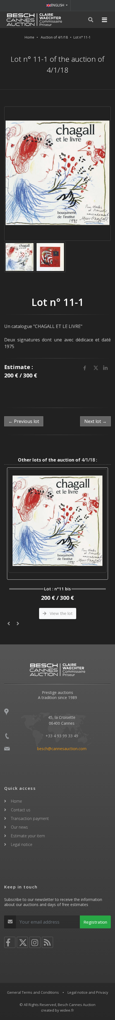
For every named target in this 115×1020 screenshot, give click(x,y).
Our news (19, 827)
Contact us (20, 809)
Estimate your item (28, 835)
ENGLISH (58, 5)
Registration (95, 922)
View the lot (61, 613)
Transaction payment (30, 818)
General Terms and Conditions (33, 992)
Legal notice (21, 844)
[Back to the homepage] (34, 19)
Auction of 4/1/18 (54, 37)
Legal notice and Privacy (88, 992)
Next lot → (95, 421)
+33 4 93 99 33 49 (61, 735)
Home (29, 37)
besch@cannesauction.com (62, 748)
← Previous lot (23, 421)
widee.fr (67, 1010)
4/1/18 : (57, 460)
